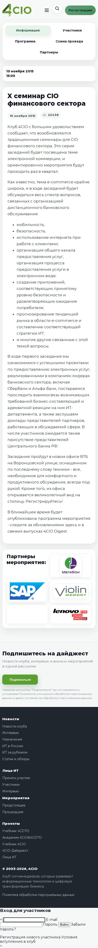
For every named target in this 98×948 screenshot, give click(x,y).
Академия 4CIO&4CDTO (22, 837)
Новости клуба (14, 726)
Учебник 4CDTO (15, 831)
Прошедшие (12, 812)
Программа (25, 41)
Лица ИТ (10, 770)
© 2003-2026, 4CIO (19, 869)
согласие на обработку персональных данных (58, 698)
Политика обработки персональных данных (38, 895)
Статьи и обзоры (15, 759)
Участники (72, 30)
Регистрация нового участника (30, 937)
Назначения (12, 739)
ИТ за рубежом (14, 752)
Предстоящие (14, 805)
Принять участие (16, 778)
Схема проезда (69, 41)
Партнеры (49, 52)
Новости (10, 719)
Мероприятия (15, 798)
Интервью (10, 733)
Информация (28, 30)
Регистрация (80, 10)
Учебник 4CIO (14, 844)
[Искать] (57, 8)
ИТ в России (12, 746)
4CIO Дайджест (15, 850)
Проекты (11, 823)
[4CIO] (16, 10)
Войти (64, 924)
